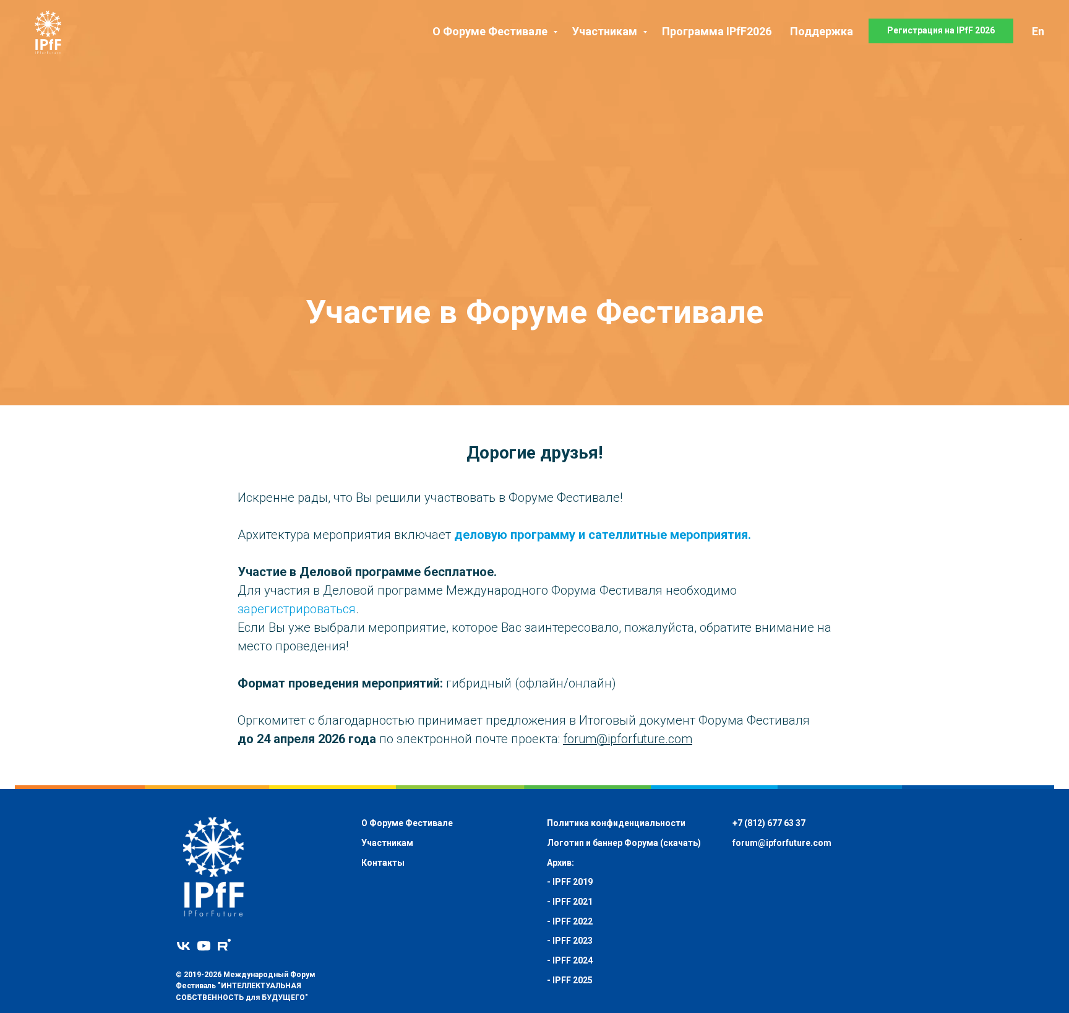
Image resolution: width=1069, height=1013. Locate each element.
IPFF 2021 (572, 902)
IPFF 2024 (572, 960)
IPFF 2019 (572, 882)
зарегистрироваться (297, 608)
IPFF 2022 (572, 921)
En (1038, 31)
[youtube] (204, 946)
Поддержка (821, 31)
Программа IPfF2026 (716, 31)
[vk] (183, 946)
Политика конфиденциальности (616, 823)
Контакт (379, 863)
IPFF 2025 (572, 980)
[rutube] (224, 946)
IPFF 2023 (572, 941)
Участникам (606, 31)
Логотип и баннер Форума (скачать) (624, 843)
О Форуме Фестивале (491, 31)
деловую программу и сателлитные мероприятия (601, 534)
